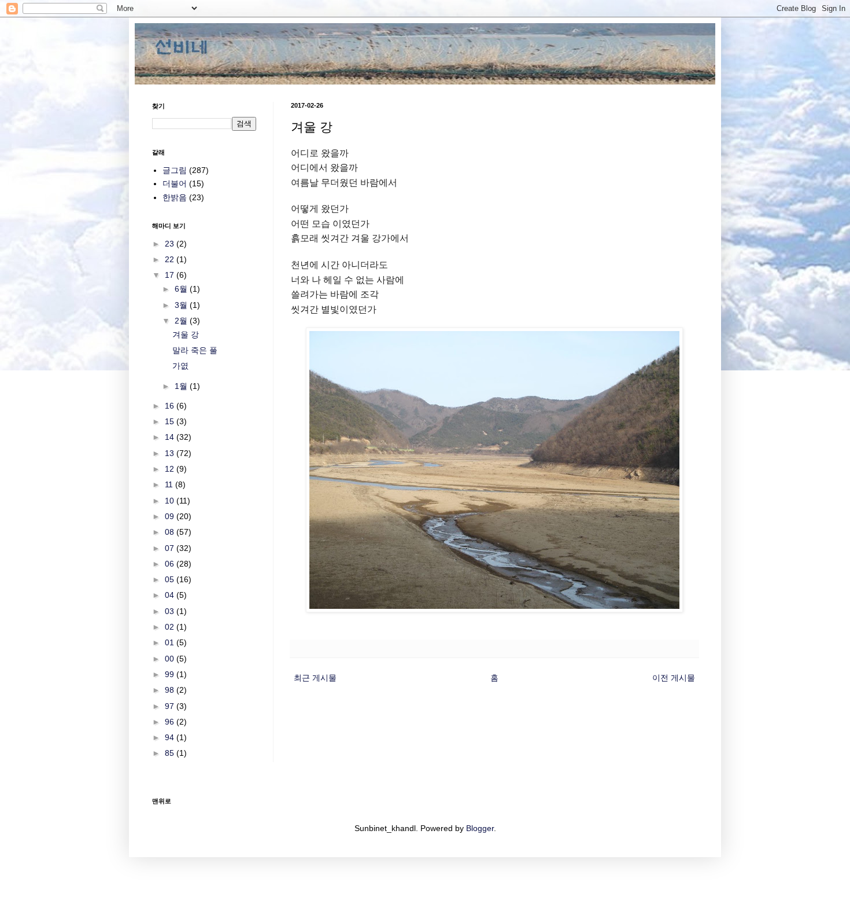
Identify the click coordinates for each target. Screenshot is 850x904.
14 (170, 437)
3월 (182, 305)
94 (170, 737)
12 (170, 468)
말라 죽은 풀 (194, 350)
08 (170, 531)
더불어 (174, 183)
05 (170, 579)
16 (170, 405)
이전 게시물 (673, 677)
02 (170, 626)
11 (170, 484)
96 (170, 721)
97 (170, 706)
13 (170, 453)
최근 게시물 (315, 677)
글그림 (174, 170)
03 (170, 611)
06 (170, 563)
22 (170, 259)
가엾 (180, 365)
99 (170, 674)
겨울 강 (185, 334)
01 (170, 642)
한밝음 (174, 197)
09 (170, 516)
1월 (182, 386)
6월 (182, 288)
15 (170, 421)
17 (170, 275)
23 (170, 243)
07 (170, 548)
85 (170, 753)
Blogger (480, 828)
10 (170, 500)
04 (170, 595)
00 (170, 658)
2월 (182, 320)
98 (170, 689)
